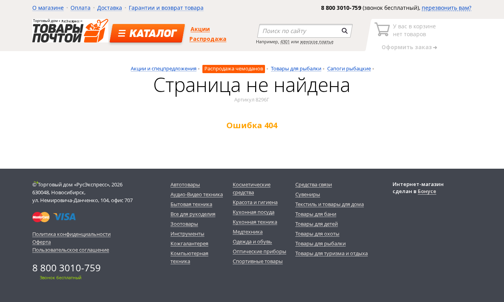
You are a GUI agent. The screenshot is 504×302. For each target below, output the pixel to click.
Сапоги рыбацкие (349, 68)
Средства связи (313, 184)
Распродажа (207, 38)
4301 (285, 41)
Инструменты (187, 233)
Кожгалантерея (189, 243)
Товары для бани (315, 213)
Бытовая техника (191, 204)
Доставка (109, 7)
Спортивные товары (258, 261)
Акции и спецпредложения (163, 68)
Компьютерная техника (189, 257)
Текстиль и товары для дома (329, 204)
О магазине (48, 7)
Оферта (41, 241)
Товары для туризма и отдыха (331, 253)
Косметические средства (252, 188)
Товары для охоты (317, 233)
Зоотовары (184, 223)
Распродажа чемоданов (233, 68)
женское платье (317, 41)
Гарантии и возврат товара (166, 7)
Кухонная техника (255, 221)
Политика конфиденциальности (71, 234)
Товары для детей (316, 223)
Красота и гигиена (255, 202)
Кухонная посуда (253, 211)
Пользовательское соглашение (70, 249)
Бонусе (427, 191)
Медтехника (248, 231)
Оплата (80, 7)
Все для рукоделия (192, 213)
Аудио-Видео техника (196, 194)
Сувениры (307, 194)
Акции (200, 29)
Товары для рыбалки (296, 68)
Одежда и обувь (252, 241)
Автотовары (185, 184)
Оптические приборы (259, 251)
